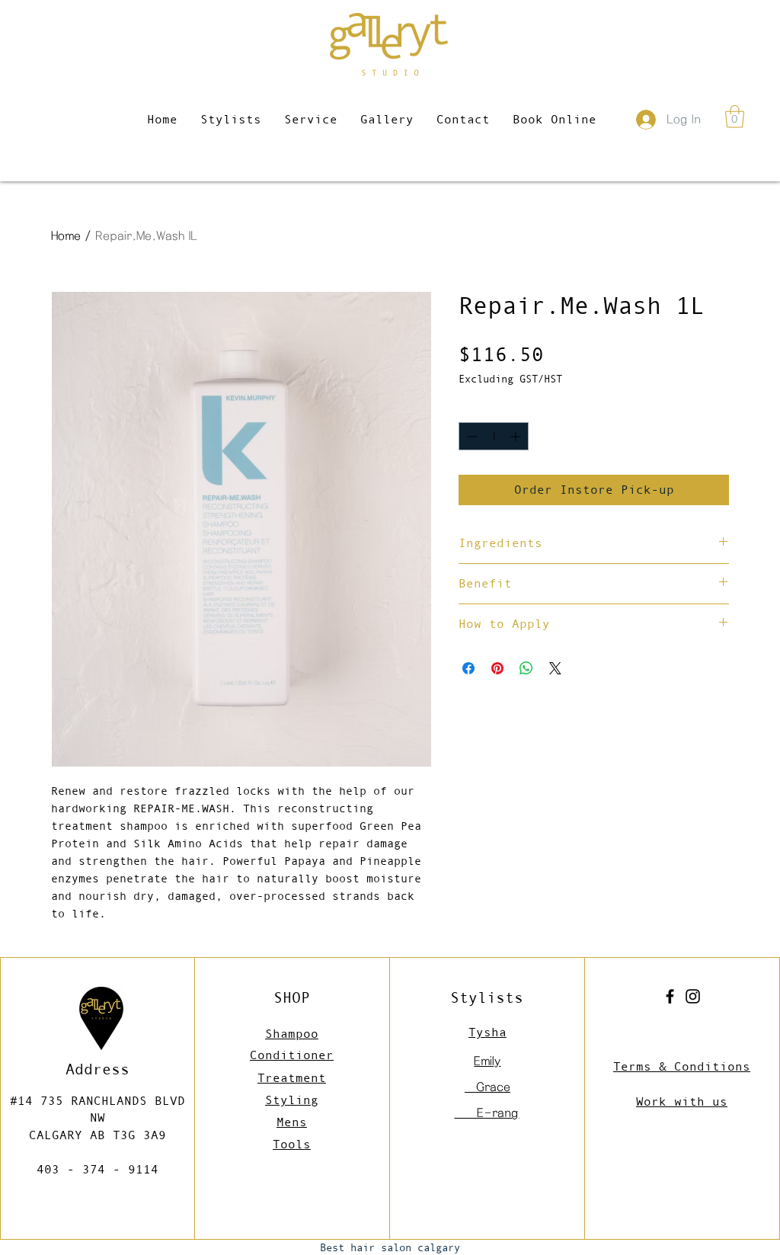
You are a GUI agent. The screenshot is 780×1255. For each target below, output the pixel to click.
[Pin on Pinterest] (497, 668)
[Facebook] (669, 996)
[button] (734, 116)
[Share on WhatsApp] (526, 668)
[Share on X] (555, 668)
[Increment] (516, 436)
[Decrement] (470, 436)
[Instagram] (692, 996)
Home (66, 235)
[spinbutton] (493, 436)
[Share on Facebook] (468, 668)
